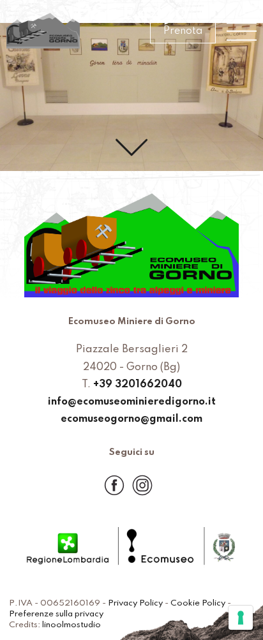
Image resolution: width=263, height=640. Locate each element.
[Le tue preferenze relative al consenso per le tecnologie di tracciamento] (241, 618)
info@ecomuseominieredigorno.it (132, 402)
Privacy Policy (135, 603)
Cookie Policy (197, 603)
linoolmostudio (71, 625)
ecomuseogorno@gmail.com (131, 419)
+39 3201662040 (137, 384)
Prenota (182, 31)
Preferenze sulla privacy (56, 614)
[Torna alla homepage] (43, 31)
